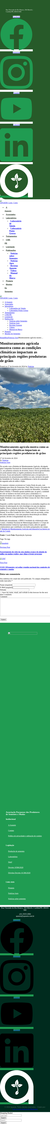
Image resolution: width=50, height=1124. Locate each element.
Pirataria (11, 888)
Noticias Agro (13, 338)
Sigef (10, 862)
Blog (6, 338)
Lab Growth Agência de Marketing (25, 1109)
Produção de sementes (16, 851)
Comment (3, 597)
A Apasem (12, 825)
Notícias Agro (13, 893)
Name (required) (6, 585)
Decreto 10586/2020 (15, 867)
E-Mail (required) (6, 587)
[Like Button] (1, 541)
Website (3, 590)
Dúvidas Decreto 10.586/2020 (19, 873)
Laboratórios (12, 857)
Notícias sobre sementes (17, 899)
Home (2, 338)
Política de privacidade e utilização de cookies (25, 836)
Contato (11, 831)
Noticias (31, 366)
